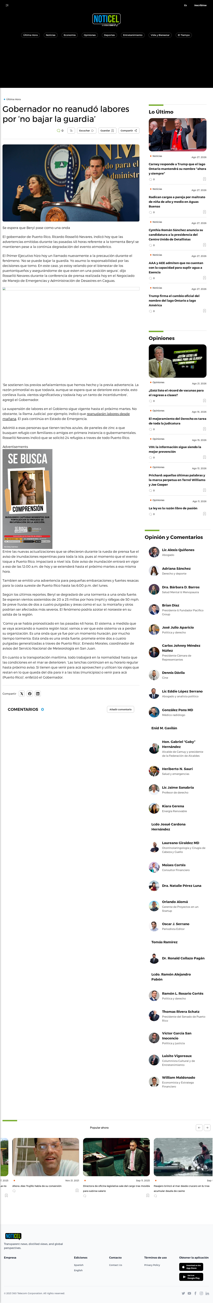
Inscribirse (200, 5)
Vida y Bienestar (160, 35)
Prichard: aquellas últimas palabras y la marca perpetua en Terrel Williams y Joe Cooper (177, 479)
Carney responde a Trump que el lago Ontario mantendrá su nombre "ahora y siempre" (177, 168)
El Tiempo (184, 35)
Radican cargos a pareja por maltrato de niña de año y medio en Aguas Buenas (177, 201)
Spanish (78, 1265)
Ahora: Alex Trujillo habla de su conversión (27, 1186)
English (78, 1270)
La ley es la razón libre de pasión (173, 508)
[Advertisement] (106, 64)
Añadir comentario (120, 709)
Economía (70, 35)
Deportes (109, 35)
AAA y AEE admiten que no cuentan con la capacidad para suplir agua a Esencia (176, 267)
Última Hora (30, 35)
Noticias (50, 35)
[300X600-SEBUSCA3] (70, 499)
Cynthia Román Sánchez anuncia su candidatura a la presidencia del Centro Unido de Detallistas (176, 234)
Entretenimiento (132, 35)
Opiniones (90, 35)
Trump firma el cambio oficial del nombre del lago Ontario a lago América (174, 300)
